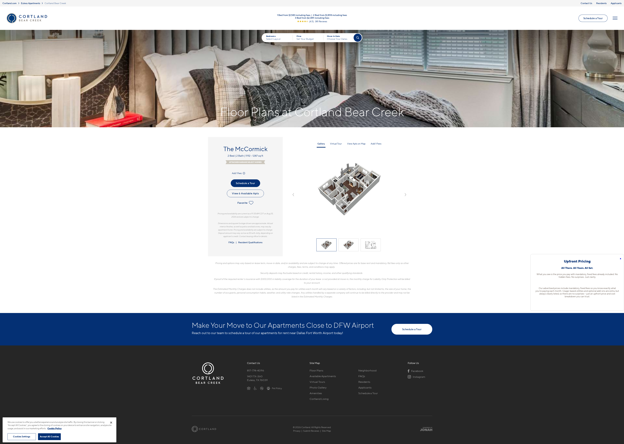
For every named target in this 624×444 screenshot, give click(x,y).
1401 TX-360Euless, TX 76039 (257, 378)
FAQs (231, 242)
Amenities (316, 393)
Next (405, 194)
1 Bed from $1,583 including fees (293, 15)
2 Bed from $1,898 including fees (330, 15)
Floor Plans (316, 370)
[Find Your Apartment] (358, 38)
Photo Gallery (318, 387)
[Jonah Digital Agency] (424, 429)
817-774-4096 (255, 370)
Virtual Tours (317, 381)
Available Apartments (323, 376)
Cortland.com (9, 3)
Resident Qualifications (250, 242)
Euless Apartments (30, 3)
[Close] (111, 422)
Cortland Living (319, 398)
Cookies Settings (21, 436)
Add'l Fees (237, 173)
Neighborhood (367, 370)
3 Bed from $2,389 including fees (312, 17)
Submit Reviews (311, 430)
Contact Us (586, 3)
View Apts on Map (356, 143)
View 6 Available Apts (245, 193)
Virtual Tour (336, 143)
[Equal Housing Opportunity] (248, 388)
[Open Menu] (615, 18)
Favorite (242, 202)
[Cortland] (204, 429)
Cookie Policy (54, 428)
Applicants (616, 3)
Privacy (296, 430)
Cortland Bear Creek (55, 3)
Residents (601, 3)
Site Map (326, 430)
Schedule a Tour (593, 18)
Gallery (321, 143)
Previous (293, 194)
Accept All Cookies (49, 436)
